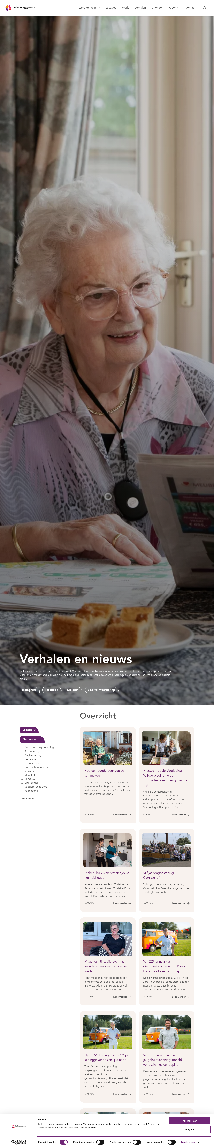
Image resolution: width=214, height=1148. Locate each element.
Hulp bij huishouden (36, 767)
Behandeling (31, 751)
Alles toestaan (190, 1121)
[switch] (100, 1142)
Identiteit (29, 775)
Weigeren (189, 1129)
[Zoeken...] (204, 7)
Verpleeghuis (32, 791)
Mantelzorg (31, 783)
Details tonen (188, 1142)
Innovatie (29, 771)
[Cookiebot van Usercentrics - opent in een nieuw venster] (19, 1142)
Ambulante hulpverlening (39, 747)
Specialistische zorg (35, 787)
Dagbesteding (32, 755)
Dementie (30, 759)
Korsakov (29, 779)
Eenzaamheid (32, 763)
